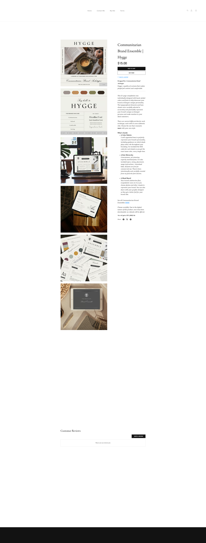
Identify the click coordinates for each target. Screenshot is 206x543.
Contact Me (101, 11)
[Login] (191, 10)
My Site (112, 11)
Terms (122, 11)
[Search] (187, 10)
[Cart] (196, 10)
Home (89, 11)
